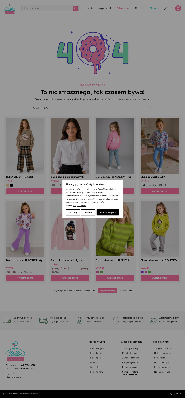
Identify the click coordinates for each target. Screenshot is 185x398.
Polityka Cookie (79, 205)
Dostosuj (73, 212)
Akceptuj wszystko (108, 212)
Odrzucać (88, 212)
